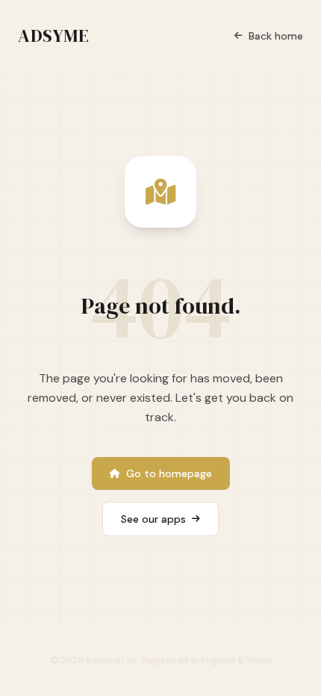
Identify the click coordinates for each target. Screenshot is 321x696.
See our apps (153, 519)
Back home (276, 36)
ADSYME (54, 36)
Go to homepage (169, 473)
